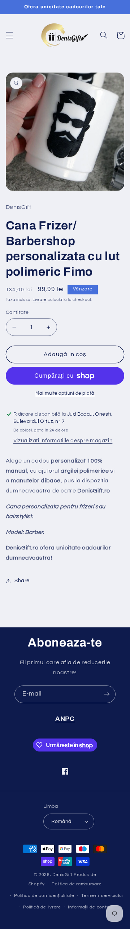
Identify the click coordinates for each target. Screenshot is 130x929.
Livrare (39, 300)
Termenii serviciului (102, 896)
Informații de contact (91, 907)
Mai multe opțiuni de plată (65, 393)
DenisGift (62, 875)
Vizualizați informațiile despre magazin (63, 440)
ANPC (65, 718)
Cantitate (17, 312)
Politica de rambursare (76, 884)
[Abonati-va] (107, 694)
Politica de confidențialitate (44, 896)
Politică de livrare (42, 907)
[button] (9, 35)
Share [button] (22, 580)
